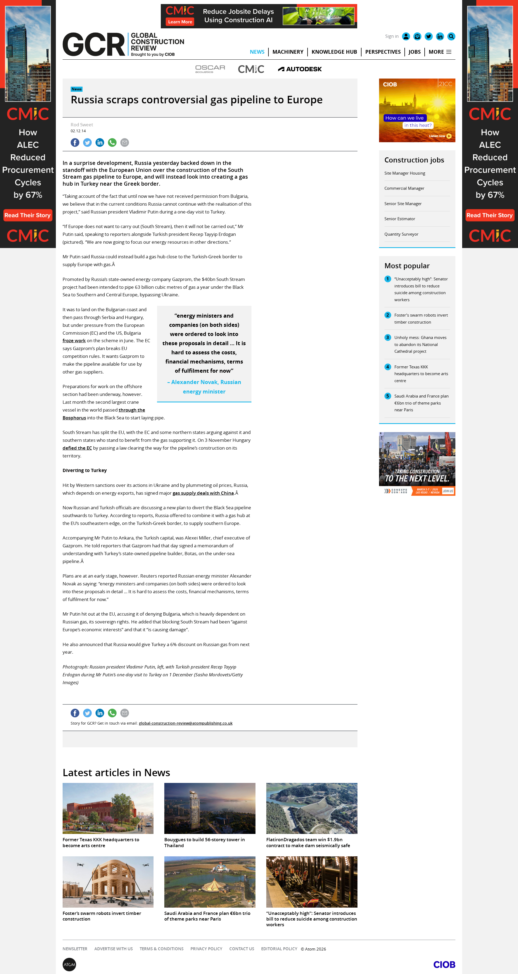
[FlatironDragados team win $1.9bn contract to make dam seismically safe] (311, 808)
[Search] (451, 36)
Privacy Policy (206, 949)
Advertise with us (113, 949)
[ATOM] (161, 964)
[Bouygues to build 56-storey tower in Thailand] (209, 808)
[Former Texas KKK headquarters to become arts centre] (108, 808)
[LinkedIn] (440, 36)
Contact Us (241, 949)
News (257, 51)
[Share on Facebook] (75, 142)
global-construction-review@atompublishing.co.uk (186, 723)
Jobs (415, 51)
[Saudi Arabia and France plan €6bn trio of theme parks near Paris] (209, 882)
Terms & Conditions (161, 949)
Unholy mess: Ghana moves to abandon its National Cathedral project (420, 344)
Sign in (392, 36)
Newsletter (75, 949)
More (436, 51)
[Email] (417, 36)
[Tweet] (87, 142)
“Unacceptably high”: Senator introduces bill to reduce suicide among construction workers (421, 289)
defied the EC (77, 448)
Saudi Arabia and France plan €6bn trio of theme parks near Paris (421, 402)
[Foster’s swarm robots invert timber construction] (108, 882)
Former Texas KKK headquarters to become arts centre (421, 373)
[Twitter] (429, 36)
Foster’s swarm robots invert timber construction (421, 318)
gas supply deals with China (203, 493)
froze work (74, 340)
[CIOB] (357, 964)
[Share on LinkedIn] (100, 142)
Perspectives (383, 51)
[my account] (406, 36)
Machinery (288, 51)
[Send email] (124, 142)
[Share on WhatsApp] (112, 142)
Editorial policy (279, 949)
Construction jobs (414, 160)
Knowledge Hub (334, 51)
